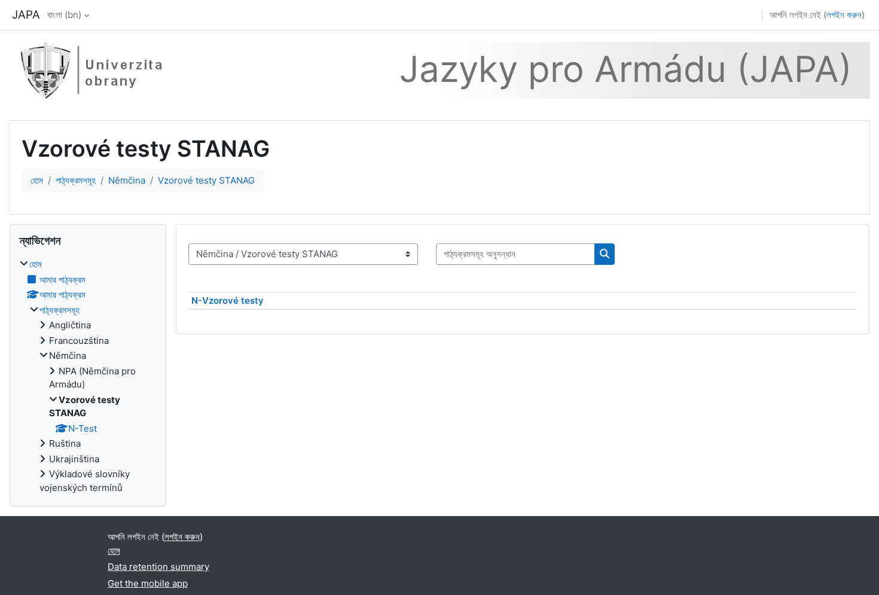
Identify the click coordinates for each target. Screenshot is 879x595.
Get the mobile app (148, 583)
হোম (36, 180)
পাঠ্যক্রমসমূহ (76, 180)
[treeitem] (88, 376)
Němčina (126, 180)
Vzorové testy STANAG (206, 180)
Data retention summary (158, 566)
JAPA (26, 15)
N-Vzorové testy (227, 300)
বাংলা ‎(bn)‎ (64, 14)
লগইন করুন (844, 14)
